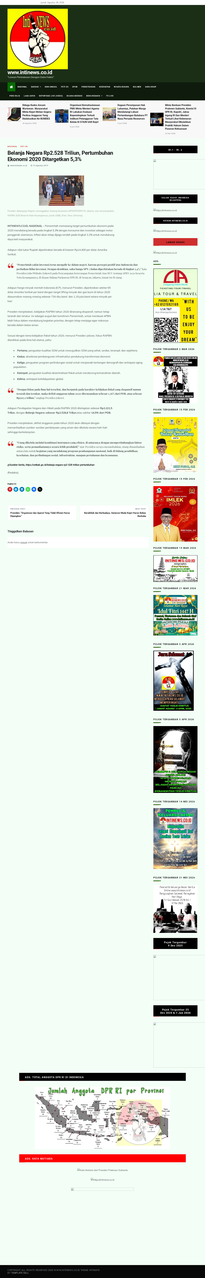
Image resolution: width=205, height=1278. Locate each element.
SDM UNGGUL (51, 87)
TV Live (109, 96)
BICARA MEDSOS (74, 96)
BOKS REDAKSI (93, 96)
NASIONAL (22, 87)
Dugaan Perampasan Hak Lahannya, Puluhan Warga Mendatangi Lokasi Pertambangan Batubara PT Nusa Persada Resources (85, 112)
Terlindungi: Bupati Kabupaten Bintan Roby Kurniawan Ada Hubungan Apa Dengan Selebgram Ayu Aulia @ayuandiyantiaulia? (180, 112)
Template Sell (20, 1273)
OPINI (75, 87)
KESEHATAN (104, 87)
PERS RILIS (14, 96)
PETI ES (64, 87)
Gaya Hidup (150, 87)
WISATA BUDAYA (121, 87)
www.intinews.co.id (30, 72)
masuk (23, 542)
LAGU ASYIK (29, 96)
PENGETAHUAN (88, 87)
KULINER (137, 87)
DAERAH (35, 87)
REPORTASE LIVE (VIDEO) (51, 96)
